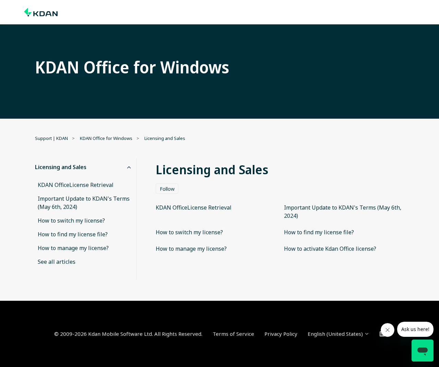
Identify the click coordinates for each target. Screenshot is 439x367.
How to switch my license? (71, 220)
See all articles (56, 261)
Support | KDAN (51, 138)
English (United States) (336, 333)
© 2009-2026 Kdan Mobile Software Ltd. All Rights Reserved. (128, 333)
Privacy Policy (280, 333)
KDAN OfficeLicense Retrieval (76, 185)
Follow (167, 189)
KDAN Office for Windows (106, 138)
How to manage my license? (73, 248)
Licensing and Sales (164, 138)
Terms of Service (233, 333)
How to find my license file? (73, 234)
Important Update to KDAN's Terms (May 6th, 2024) (84, 203)
